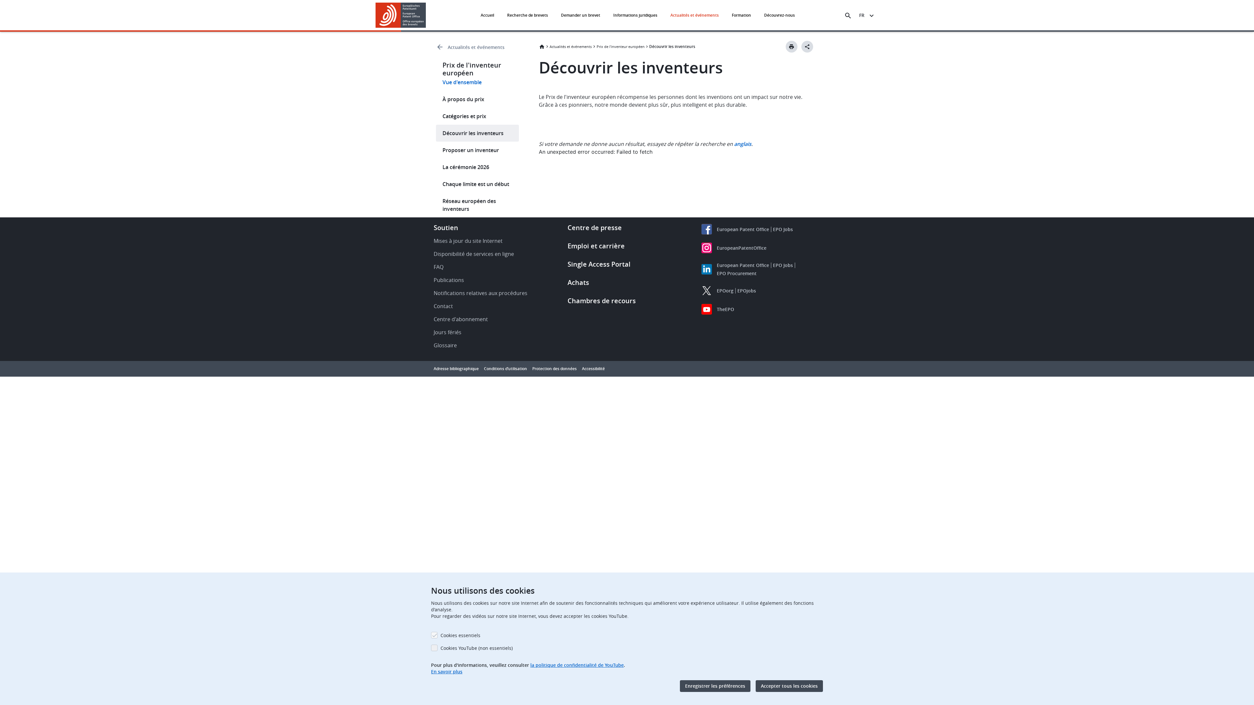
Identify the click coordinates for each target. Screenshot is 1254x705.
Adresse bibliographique (456, 368)
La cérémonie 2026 (465, 167)
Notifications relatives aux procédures (480, 293)
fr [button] (861, 15)
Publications (449, 280)
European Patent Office (743, 229)
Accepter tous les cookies (789, 686)
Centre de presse (595, 227)
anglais (742, 144)
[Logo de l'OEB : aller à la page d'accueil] (401, 15)
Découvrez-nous (779, 15)
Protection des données (554, 368)
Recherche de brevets (527, 15)
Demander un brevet (580, 15)
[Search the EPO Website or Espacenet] (848, 16)
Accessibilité (593, 368)
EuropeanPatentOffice (741, 248)
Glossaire (445, 345)
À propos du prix (463, 99)
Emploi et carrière (596, 246)
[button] (427, 15)
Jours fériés (447, 332)
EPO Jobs (783, 229)
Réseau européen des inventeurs (469, 204)
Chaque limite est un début (475, 184)
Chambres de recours (602, 300)
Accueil (487, 15)
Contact (443, 306)
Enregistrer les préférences (715, 686)
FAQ (438, 267)
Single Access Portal (599, 264)
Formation (741, 15)
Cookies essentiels (460, 635)
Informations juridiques (635, 15)
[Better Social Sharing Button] (807, 47)
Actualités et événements (694, 15)
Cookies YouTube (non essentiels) (477, 648)
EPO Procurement (737, 273)
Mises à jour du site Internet (468, 240)
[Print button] (791, 47)
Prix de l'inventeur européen (621, 46)
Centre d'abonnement (461, 319)
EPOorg (725, 291)
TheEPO (725, 309)
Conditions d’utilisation (505, 368)
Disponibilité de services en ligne (474, 254)
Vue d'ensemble (462, 82)
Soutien (446, 227)
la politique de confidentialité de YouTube (577, 665)
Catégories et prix (464, 116)
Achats (578, 282)
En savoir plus (446, 671)
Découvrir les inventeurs (473, 133)
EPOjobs (746, 291)
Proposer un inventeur (470, 150)
